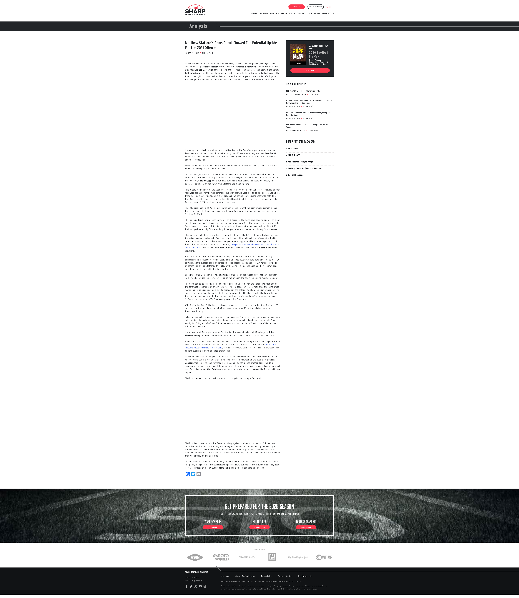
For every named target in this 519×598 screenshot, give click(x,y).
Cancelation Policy (305, 576)
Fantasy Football (314, 168)
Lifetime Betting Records (245, 576)
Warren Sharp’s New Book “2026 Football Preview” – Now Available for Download (309, 101)
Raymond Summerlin (297, 130)
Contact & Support (192, 577)
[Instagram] (205, 586)
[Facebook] (186, 586)
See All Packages (296, 175)
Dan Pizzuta (193, 53)
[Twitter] (195, 586)
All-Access (293, 148)
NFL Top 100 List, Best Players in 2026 (303, 91)
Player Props (307, 162)
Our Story (225, 576)
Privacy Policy (266, 576)
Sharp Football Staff (297, 94)
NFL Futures (293, 162)
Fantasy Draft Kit (296, 168)
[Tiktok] (191, 586)
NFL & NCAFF (294, 155)
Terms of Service (285, 576)
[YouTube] (200, 586)
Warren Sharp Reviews (193, 581)
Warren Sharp (294, 106)
